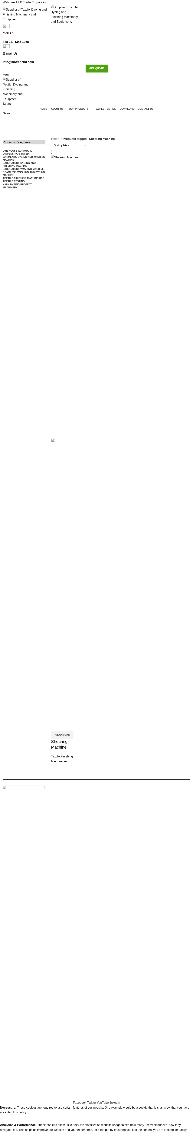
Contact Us (155, 820)
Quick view (56, 726)
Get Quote (96, 68)
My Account (155, 815)
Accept (7, 1135)
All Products (156, 801)
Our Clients (155, 811)
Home (55, 138)
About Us (154, 806)
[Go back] (7, 120)
